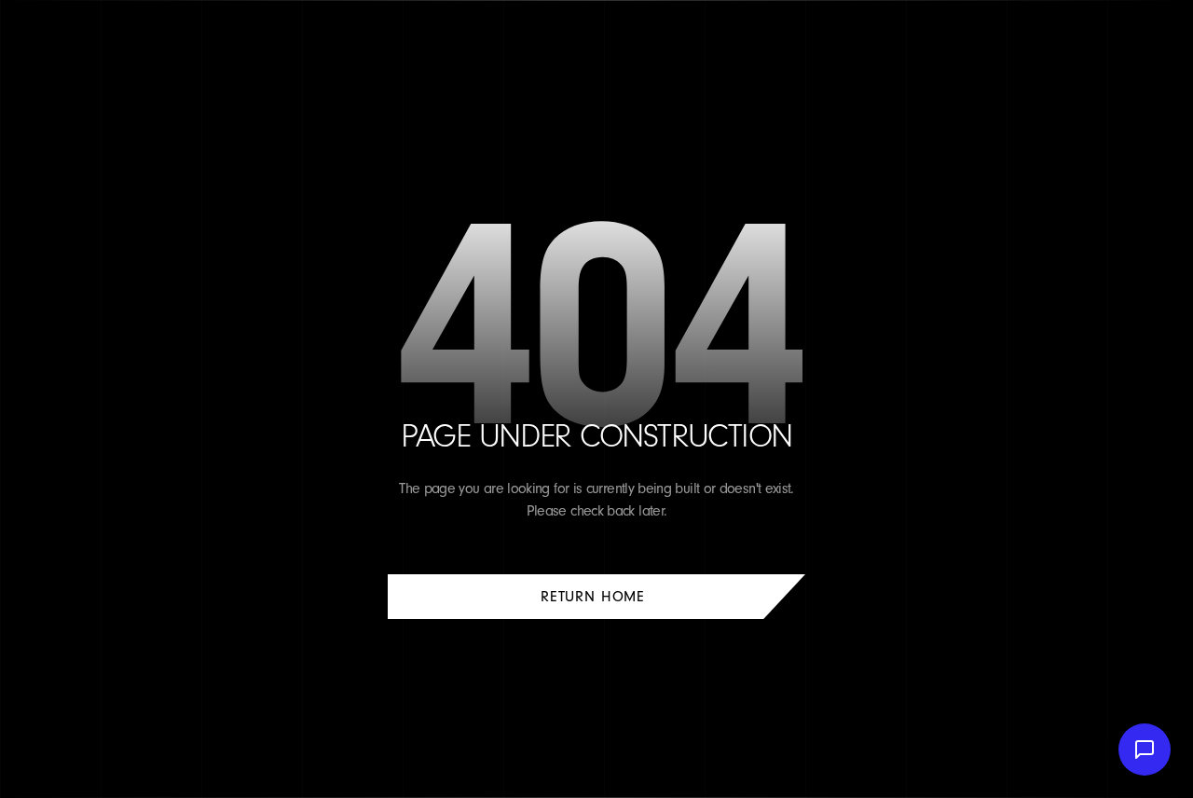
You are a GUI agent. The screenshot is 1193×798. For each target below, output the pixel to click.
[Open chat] (1144, 749)
